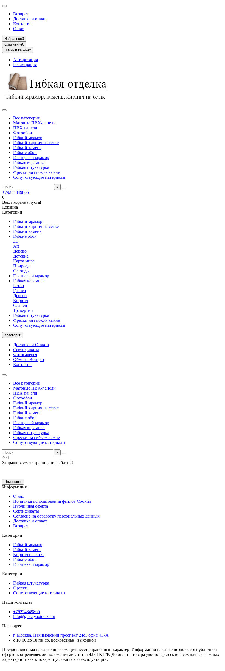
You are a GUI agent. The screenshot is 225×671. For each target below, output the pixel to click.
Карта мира (24, 261)
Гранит (19, 290)
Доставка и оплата (30, 18)
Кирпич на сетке (28, 554)
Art (16, 246)
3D (16, 241)
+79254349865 (15, 192)
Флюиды (21, 271)
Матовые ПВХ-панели (34, 123)
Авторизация (25, 59)
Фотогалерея (25, 354)
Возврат (20, 14)
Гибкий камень (27, 147)
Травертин (23, 310)
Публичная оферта (30, 506)
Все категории (26, 118)
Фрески (20, 588)
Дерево (20, 251)
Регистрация (25, 64)
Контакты (22, 23)
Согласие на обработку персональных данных (56, 516)
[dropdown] (4, 6)
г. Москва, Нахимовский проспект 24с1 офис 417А (61, 635)
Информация (14, 487)
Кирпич (20, 300)
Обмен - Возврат (28, 359)
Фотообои (22, 132)
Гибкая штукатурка (31, 167)
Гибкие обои (25, 152)
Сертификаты (26, 349)
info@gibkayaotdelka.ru (34, 616)
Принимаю (13, 482)
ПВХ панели (25, 127)
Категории (12, 535)
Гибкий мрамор (27, 137)
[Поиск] (64, 188)
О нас (18, 28)
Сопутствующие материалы (39, 177)
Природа (21, 266)
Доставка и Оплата (31, 344)
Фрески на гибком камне (36, 172)
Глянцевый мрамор (31, 157)
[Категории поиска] (4, 110)
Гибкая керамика (29, 162)
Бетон (18, 285)
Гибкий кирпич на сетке (36, 142)
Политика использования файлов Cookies (52, 501)
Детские (21, 256)
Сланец (20, 305)
